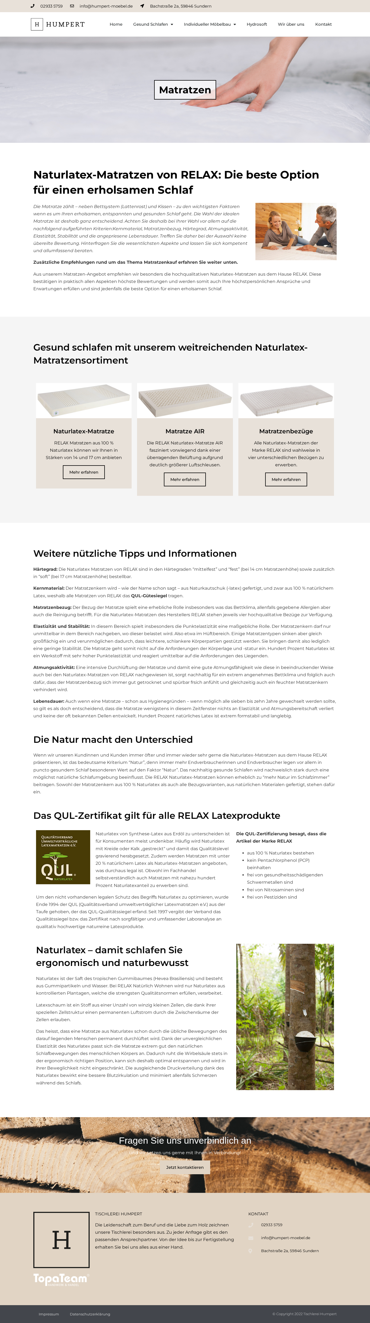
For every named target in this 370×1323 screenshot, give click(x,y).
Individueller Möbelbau (207, 24)
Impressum (49, 1314)
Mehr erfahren (83, 472)
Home (116, 24)
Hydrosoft (257, 24)
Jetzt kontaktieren (185, 1167)
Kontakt (323, 24)
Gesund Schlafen (150, 24)
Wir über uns (291, 24)
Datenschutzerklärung (90, 1314)
